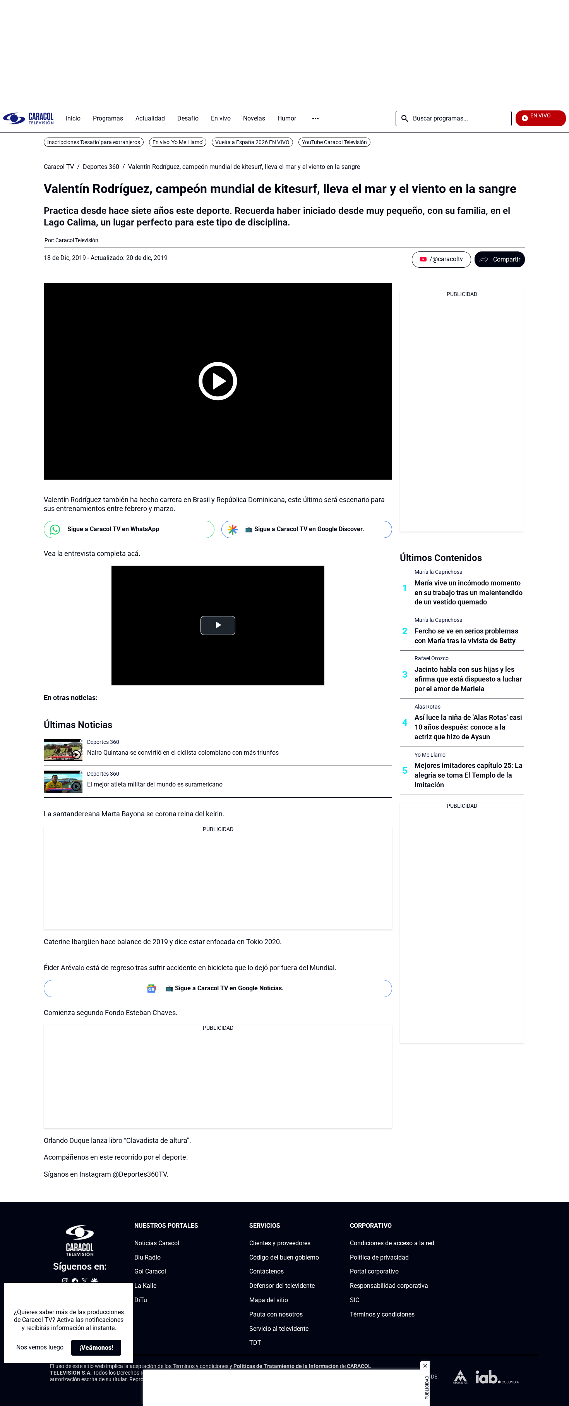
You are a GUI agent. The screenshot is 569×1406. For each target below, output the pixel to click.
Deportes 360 (101, 166)
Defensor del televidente (282, 1285)
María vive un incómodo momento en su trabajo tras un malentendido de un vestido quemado (469, 592)
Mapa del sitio (268, 1300)
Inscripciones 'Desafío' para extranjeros (93, 142)
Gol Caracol (150, 1271)
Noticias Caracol (156, 1243)
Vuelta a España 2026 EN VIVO (252, 142)
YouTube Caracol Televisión (334, 142)
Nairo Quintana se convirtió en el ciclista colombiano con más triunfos (183, 752)
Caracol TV (59, 166)
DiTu (140, 1300)
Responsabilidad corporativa (389, 1285)
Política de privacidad (379, 1257)
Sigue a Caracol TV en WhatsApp (113, 529)
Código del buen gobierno (284, 1257)
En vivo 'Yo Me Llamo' (178, 142)
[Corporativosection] (432, 1226)
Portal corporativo (374, 1271)
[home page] (28, 118)
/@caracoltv (446, 259)
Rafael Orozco (432, 658)
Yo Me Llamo (430, 755)
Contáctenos (266, 1271)
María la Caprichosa (439, 572)
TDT (255, 1342)
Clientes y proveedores (279, 1243)
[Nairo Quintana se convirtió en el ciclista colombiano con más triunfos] (63, 750)
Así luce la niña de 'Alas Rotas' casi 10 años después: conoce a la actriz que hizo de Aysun (468, 727)
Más (315, 119)
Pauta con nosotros (276, 1314)
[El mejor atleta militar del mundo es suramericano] (63, 782)
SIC (354, 1300)
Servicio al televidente (278, 1328)
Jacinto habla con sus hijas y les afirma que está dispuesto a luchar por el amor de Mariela (468, 679)
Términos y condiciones (382, 1314)
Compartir (506, 259)
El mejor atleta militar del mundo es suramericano (155, 784)
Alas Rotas (427, 707)
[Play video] (218, 381)
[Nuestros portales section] (200, 1226)
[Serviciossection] (316, 1226)
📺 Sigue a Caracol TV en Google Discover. (304, 529)
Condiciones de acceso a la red (392, 1243)
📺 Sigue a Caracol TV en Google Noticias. (225, 988)
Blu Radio (147, 1257)
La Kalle (145, 1285)
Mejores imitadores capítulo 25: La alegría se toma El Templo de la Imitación (469, 775)
